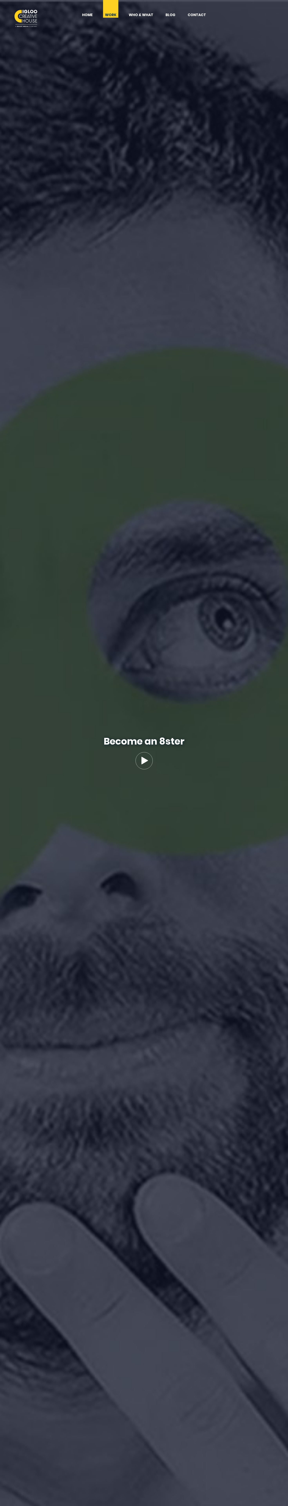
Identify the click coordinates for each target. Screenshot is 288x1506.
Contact (197, 15)
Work (110, 15)
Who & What (141, 15)
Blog (170, 15)
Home (87, 15)
